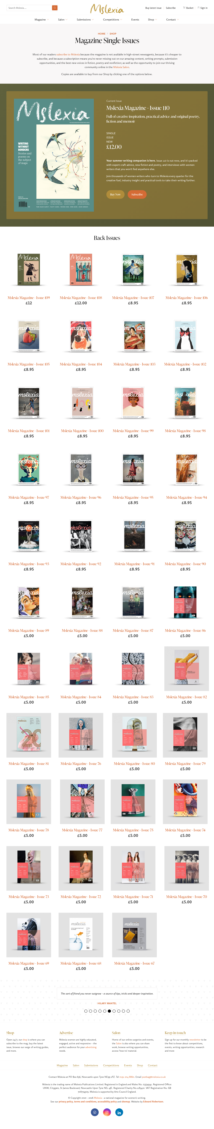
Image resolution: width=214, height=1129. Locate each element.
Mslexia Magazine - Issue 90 (185, 563)
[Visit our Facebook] (95, 1112)
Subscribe (170, 7)
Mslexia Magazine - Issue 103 (134, 364)
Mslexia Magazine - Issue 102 (185, 364)
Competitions (111, 19)
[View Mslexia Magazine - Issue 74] (185, 801)
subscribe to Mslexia (68, 54)
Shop (151, 19)
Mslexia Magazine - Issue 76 (81, 763)
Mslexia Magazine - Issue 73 (29, 896)
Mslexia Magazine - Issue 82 (186, 696)
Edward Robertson (153, 1101)
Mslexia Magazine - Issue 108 (81, 297)
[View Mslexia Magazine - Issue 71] (133, 868)
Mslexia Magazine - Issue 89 (28, 630)
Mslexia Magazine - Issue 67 (134, 963)
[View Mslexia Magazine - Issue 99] (133, 402)
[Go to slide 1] (85, 1011)
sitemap (126, 1101)
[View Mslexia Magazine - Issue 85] (28, 668)
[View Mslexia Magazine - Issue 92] (81, 535)
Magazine (40, 19)
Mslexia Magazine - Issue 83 (133, 696)
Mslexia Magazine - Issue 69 (28, 963)
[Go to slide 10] (128, 1011)
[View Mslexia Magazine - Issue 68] (81, 935)
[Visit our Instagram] (107, 1112)
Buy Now (115, 194)
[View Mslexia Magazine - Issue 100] (82, 402)
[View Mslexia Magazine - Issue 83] (133, 668)
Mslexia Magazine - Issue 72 (81, 896)
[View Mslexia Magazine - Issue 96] (81, 469)
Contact (171, 19)
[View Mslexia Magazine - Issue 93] (28, 535)
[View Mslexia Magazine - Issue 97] (28, 469)
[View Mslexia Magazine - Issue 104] (81, 336)
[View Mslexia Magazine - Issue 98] (185, 402)
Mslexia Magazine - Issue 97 (28, 497)
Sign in (204, 7)
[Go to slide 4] (100, 1011)
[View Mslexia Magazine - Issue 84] (81, 668)
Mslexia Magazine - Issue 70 (186, 896)
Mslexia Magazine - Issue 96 (80, 497)
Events (135, 19)
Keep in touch (175, 1032)
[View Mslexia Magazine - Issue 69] (28, 935)
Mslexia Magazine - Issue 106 (187, 297)
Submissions (84, 19)
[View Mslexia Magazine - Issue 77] (82, 801)
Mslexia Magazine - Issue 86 (185, 630)
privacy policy (66, 1101)
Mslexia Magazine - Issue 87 (133, 630)
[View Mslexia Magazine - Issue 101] (28, 402)
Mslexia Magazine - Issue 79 (185, 763)
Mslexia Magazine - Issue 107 (133, 297)
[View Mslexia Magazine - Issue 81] (28, 735)
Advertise (66, 1032)
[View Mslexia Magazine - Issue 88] (82, 602)
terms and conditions (85, 1101)
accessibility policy (107, 1101)
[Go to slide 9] (123, 1011)
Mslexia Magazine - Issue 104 (81, 364)
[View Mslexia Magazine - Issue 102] (185, 336)
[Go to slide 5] (104, 1011)
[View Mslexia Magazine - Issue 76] (81, 735)
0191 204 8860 (127, 1076)
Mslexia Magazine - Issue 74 (185, 829)
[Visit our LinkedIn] (119, 1112)
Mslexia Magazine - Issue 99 (133, 430)
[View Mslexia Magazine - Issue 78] (28, 801)
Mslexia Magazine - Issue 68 (80, 963)
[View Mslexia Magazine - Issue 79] (185, 735)
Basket (189, 7)
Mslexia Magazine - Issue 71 (133, 896)
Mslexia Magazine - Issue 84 (80, 696)
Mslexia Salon (121, 67)
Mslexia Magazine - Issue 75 (133, 829)
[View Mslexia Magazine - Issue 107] (133, 269)
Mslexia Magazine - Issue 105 (29, 364)
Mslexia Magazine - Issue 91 (134, 563)
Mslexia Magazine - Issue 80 (134, 763)
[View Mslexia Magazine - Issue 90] (185, 535)
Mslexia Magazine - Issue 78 (28, 829)
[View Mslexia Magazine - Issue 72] (81, 868)
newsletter (195, 1039)
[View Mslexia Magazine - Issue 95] (133, 469)
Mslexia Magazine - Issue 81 (29, 763)
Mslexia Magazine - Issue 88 (82, 630)
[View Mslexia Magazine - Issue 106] (186, 269)
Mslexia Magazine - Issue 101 (29, 430)
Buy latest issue (153, 7)
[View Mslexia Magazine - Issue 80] (134, 735)
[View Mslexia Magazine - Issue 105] (28, 336)
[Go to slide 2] (90, 1011)
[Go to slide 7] (114, 1011)
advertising (91, 1047)
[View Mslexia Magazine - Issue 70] (186, 868)
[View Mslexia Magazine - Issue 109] (28, 269)
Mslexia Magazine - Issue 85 (28, 696)
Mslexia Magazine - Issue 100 (82, 430)
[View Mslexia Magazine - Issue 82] (186, 668)
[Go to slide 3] (95, 1011)
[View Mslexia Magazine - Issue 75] (133, 801)
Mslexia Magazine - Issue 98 (185, 430)
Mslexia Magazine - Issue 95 (133, 497)
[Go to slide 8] (118, 1011)
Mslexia (98, 1097)
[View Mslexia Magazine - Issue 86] (185, 602)
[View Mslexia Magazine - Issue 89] (28, 602)
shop (25, 1039)
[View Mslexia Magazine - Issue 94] (186, 469)
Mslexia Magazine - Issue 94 (186, 497)
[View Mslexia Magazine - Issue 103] (134, 336)
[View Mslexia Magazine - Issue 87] (133, 602)
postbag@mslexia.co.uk (154, 1076)
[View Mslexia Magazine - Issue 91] (134, 535)
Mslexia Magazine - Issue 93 (28, 563)
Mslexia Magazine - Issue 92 (80, 563)
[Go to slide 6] (109, 1011)
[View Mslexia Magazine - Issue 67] (134, 935)
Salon (61, 19)
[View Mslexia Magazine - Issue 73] (28, 868)
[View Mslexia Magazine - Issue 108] (81, 269)
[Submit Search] (54, 7)
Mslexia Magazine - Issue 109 (29, 297)
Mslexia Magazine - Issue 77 (82, 829)
